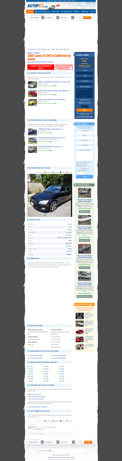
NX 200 (62, 369)
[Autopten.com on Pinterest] (56, 455)
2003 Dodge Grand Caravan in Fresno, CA (52, 138)
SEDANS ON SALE (84, 211)
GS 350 (31, 378)
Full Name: (85, 70)
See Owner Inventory (85, 67)
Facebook (48, 172)
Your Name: (84, 130)
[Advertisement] (61, 34)
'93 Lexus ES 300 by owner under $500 (84, 228)
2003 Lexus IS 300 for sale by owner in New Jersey (54, 82)
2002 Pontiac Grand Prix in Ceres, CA (50, 146)
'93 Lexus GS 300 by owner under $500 (84, 200)
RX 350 (62, 376)
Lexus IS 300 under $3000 (35, 358)
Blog (78, 11)
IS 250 (46, 371)
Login (94, 2)
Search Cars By (68, 11)
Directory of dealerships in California (37, 407)
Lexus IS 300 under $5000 (59, 358)
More (92, 11)
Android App (51, 457)
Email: (85, 75)
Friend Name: (84, 140)
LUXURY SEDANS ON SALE (84, 296)
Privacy (67, 457)
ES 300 (31, 369)
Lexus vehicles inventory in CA (36, 399)
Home (31, 11)
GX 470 (46, 369)
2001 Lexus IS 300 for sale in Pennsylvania (52, 99)
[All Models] (52, 17)
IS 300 (46, 374)
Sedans (69, 254)
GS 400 (31, 381)
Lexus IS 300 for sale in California (36, 396)
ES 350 (31, 374)
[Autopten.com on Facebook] (53, 455)
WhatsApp (56, 172)
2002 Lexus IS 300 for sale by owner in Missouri (54, 90)
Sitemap (56, 457)
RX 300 (62, 371)
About (60, 457)
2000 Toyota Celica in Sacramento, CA (51, 129)
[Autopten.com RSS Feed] (68, 455)
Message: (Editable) (84, 86)
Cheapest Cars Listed (43, 11)
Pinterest (70, 172)
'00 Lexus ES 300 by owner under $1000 (84, 284)
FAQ (64, 457)
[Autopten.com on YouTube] (63, 455)
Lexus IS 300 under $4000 (59, 355)
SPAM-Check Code (84, 100)
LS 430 (46, 381)
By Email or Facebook (82, 164)
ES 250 (31, 366)
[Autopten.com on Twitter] (61, 455)
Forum (86, 11)
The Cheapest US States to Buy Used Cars (89, 346)
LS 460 (62, 366)
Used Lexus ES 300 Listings (85, 237)
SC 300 (62, 378)
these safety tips (85, 113)
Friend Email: (84, 145)
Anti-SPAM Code (84, 169)
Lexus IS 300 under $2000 (35, 355)
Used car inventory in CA (34, 394)
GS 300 (31, 376)
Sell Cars (56, 11)
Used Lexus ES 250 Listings (85, 264)
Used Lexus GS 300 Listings (84, 208)
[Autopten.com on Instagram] (58, 455)
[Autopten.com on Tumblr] (66, 455)
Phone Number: (84, 81)
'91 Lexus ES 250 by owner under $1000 (84, 256)
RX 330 (62, 374)
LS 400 (46, 378)
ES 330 (31, 371)
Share (89, 2)
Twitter (63, 172)
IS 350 (46, 376)
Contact (72, 457)
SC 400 (62, 381)
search (87, 17)
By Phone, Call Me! (81, 166)
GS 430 (46, 366)
